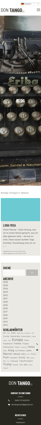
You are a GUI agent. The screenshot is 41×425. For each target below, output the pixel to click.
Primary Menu (38, 10)
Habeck (17, 347)
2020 (5, 302)
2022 (5, 295)
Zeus (30, 365)
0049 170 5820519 (22, 400)
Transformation (26, 361)
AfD (4, 333)
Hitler (5, 351)
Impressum (20, 422)
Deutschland (26, 336)
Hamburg (24, 347)
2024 (5, 288)
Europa (17, 339)
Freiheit (17, 343)
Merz (23, 354)
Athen (13, 333)
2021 (5, 298)
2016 (5, 315)
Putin (6, 357)
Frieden (25, 343)
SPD (4, 361)
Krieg (11, 350)
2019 (5, 305)
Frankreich (8, 343)
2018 (5, 308)
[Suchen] (32, 273)
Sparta (33, 358)
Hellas (31, 346)
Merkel (16, 354)
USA (21, 365)
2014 (5, 322)
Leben (29, 350)
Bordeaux (27, 333)
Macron (7, 353)
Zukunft (5, 368)
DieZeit (34, 336)
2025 (5, 285)
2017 (5, 312)
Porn (28, 354)
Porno (33, 354)
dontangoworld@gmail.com (22, 404)
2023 (5, 292)
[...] (4, 246)
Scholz (22, 357)
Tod (8, 361)
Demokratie (15, 336)
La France (20, 350)
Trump (7, 364)
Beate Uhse (20, 333)
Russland (13, 358)
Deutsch (27, 4)
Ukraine (15, 365)
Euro (9, 340)
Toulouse (14, 361)
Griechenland (8, 347)
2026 (5, 282)
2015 (5, 318)
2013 (5, 325)
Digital (5, 340)
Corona (6, 336)
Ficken (26, 340)
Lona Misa (9, 225)
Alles (8, 333)
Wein (26, 364)
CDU (32, 333)
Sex (27, 358)
